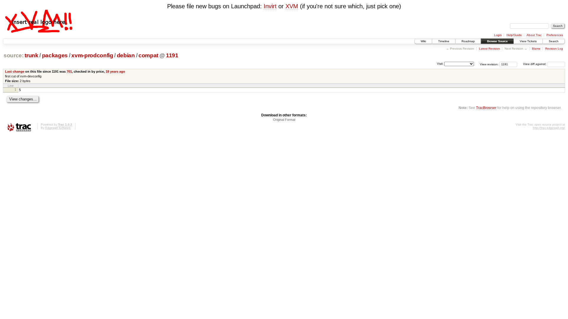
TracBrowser (486, 108)
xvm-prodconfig (92, 55)
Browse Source (497, 41)
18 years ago (115, 71)
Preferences (554, 35)
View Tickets (528, 41)
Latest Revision (489, 48)
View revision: (489, 64)
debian (126, 55)
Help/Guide (514, 35)
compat (148, 55)
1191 (172, 55)
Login (498, 35)
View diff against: (535, 64)
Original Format (284, 119)
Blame (536, 48)
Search (554, 41)
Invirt (270, 6)
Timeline (443, 41)
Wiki (423, 41)
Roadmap (468, 41)
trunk (31, 55)
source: (14, 55)
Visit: (440, 63)
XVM (291, 6)
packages (55, 55)
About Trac (534, 35)
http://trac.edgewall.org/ (549, 127)
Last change (14, 71)
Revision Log (554, 48)
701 (69, 71)
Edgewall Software (58, 127)
